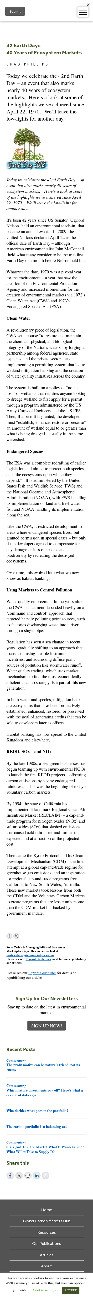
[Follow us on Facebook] (9, 936)
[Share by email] (45, 1175)
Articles (46, 1254)
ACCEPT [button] (71, 1290)
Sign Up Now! (46, 1026)
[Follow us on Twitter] (16, 936)
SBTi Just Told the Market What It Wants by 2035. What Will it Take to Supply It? (45, 1146)
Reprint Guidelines (38, 959)
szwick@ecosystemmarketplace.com (30, 955)
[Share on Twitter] (19, 1175)
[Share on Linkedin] (37, 1175)
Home (46, 1209)
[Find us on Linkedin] (23, 936)
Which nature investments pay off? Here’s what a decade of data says (44, 1090)
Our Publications (46, 1243)
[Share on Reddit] (28, 1175)
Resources (46, 1232)
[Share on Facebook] (10, 1175)
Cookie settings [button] (44, 1290)
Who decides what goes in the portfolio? (37, 1110)
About (46, 1265)
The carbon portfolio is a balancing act (36, 1126)
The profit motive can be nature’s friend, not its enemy (43, 1065)
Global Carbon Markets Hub (46, 1220)
